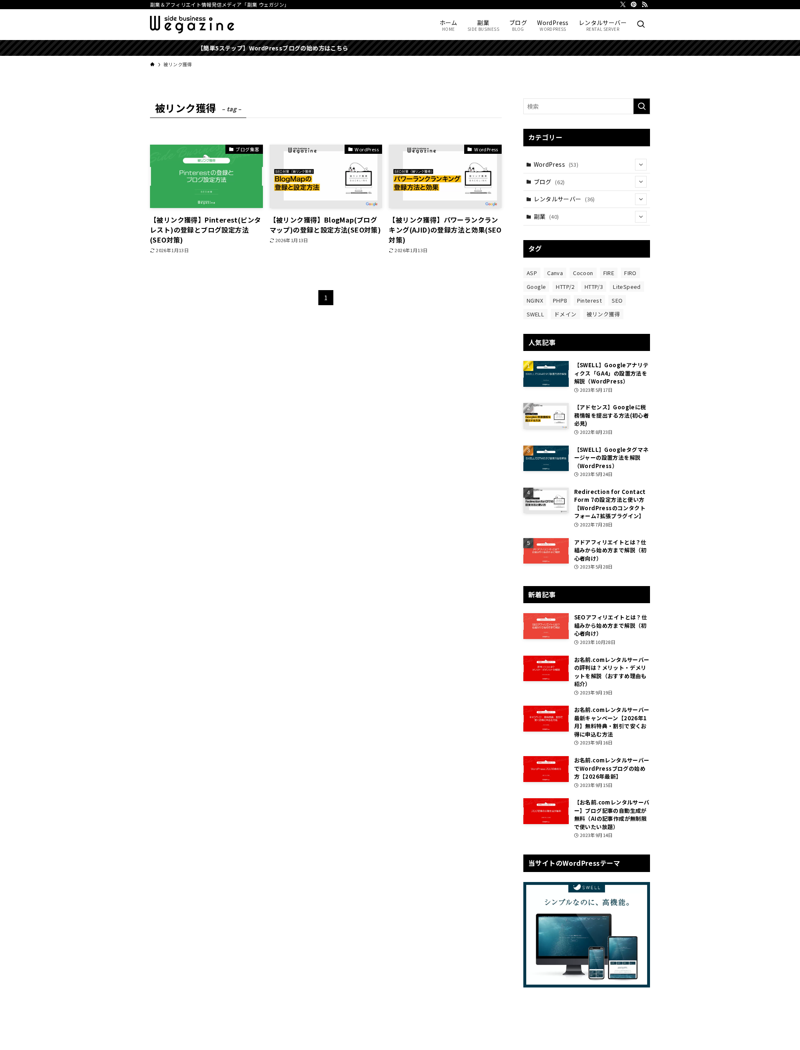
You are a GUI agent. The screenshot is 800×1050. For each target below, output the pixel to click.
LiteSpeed (627, 287)
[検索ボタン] (641, 24)
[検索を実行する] (641, 106)
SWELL (535, 314)
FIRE (609, 273)
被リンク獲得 (603, 314)
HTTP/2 (565, 287)
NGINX (535, 300)
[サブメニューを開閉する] (641, 164)
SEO (617, 300)
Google (536, 287)
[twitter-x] (623, 4)
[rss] (644, 4)
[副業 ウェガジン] (192, 24)
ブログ (549, 182)
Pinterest (589, 300)
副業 (546, 216)
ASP (532, 273)
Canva (555, 273)
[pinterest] (633, 4)
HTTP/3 (594, 287)
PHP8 (560, 300)
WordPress (556, 164)
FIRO (630, 273)
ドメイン (565, 314)
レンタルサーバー (564, 199)
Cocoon (583, 273)
